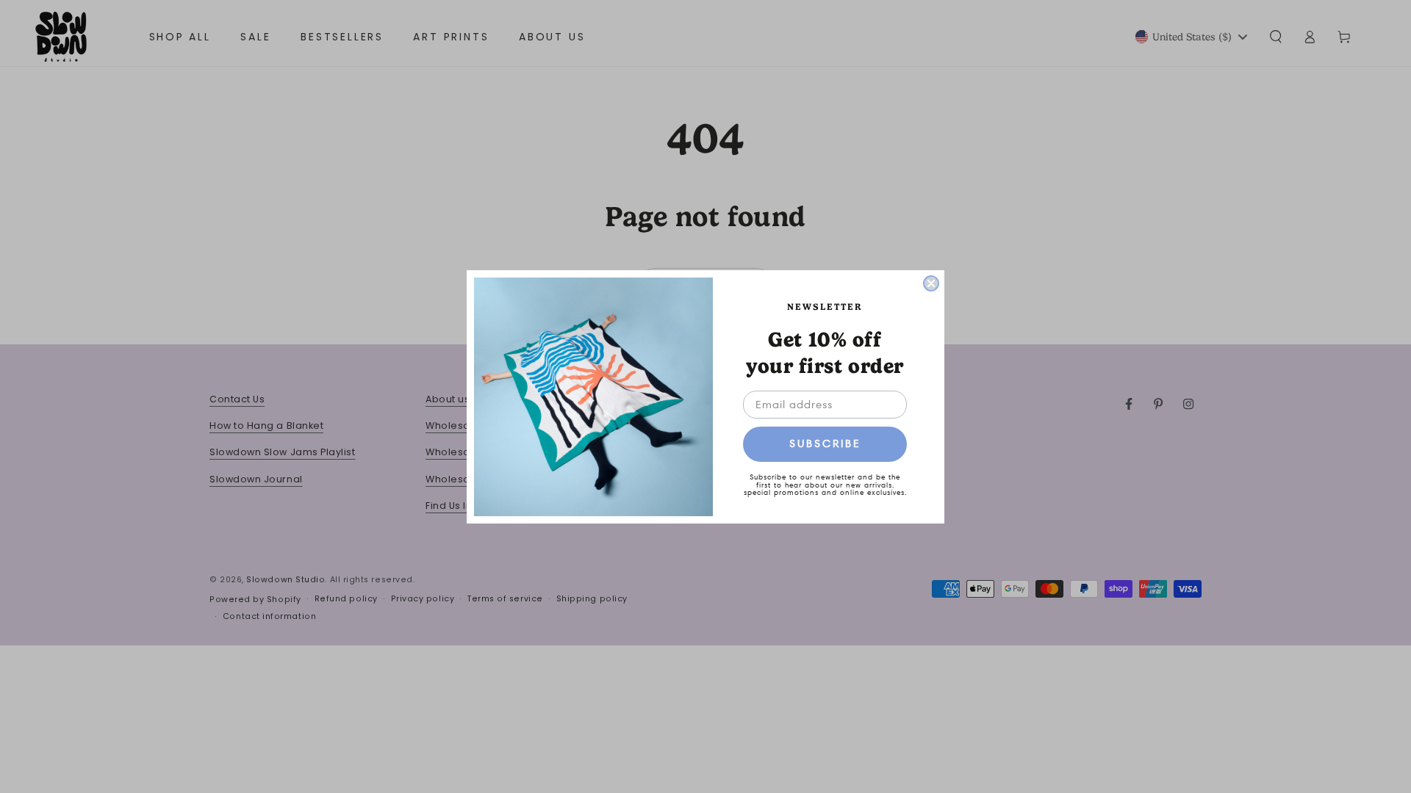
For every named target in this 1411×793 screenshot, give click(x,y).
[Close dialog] (931, 283)
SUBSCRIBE (825, 443)
